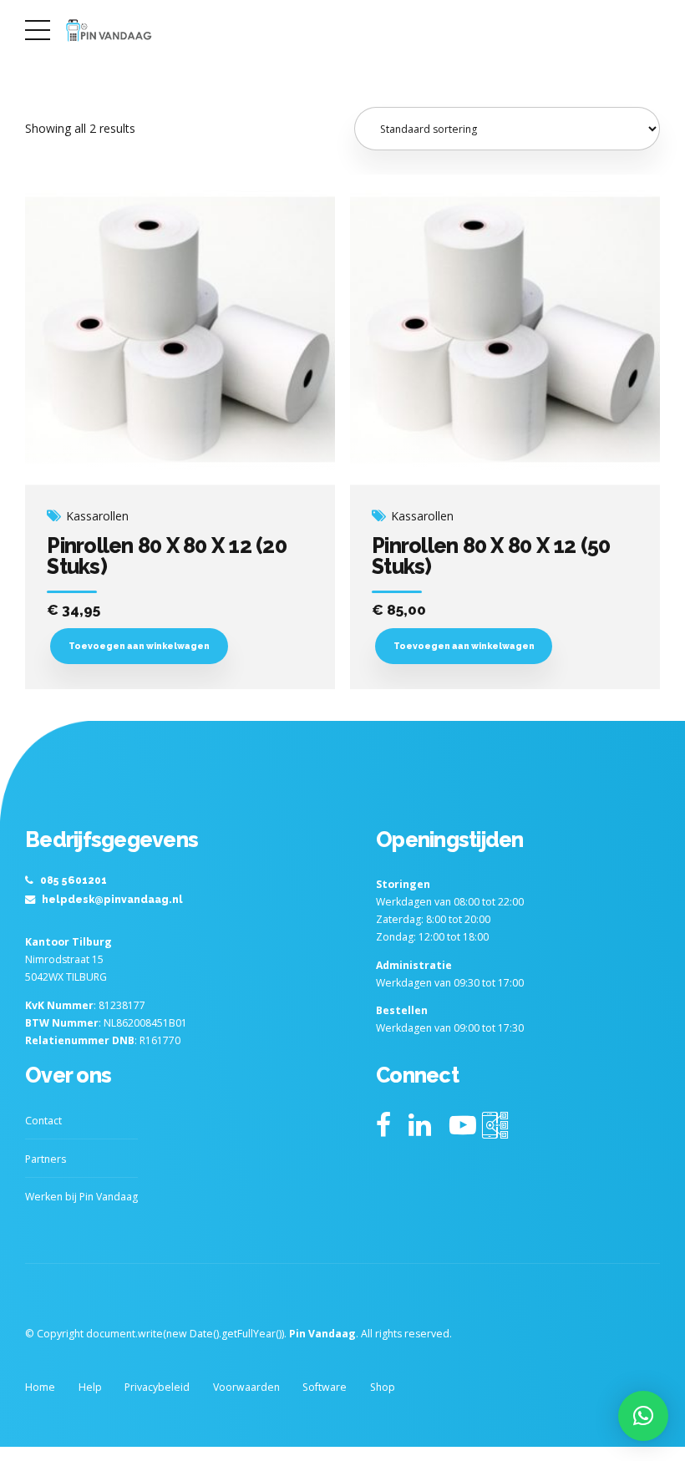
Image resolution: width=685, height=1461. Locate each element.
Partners (45, 1159)
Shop (382, 1387)
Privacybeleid (157, 1387)
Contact (43, 1121)
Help (90, 1387)
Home (40, 1387)
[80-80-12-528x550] (180, 330)
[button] (643, 1416)
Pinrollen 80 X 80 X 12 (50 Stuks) (491, 556)
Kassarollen (97, 516)
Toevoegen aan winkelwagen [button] (139, 646)
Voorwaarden (246, 1387)
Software (324, 1387)
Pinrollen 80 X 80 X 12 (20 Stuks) (167, 556)
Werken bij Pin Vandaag (81, 1197)
